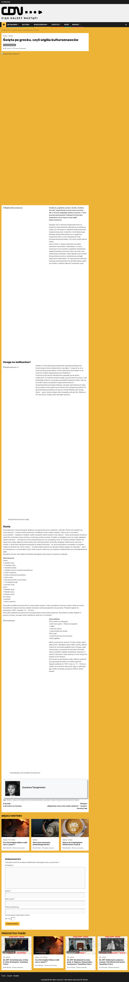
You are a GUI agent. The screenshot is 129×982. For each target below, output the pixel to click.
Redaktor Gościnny (49, 848)
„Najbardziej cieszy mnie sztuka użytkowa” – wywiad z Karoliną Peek (67, 806)
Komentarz (9, 865)
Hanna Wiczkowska (19, 848)
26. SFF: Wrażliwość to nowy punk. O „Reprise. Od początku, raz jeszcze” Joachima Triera (80, 962)
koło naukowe (22, 800)
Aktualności (12, 25)
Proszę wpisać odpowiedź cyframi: (17, 915)
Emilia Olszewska (78, 848)
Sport (66, 25)
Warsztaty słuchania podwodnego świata (41, 844)
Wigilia (76, 800)
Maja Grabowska (18, 967)
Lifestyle (55, 25)
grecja (15, 800)
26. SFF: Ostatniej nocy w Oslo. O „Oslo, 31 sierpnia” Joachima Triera (16, 962)
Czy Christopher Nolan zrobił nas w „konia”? (15, 844)
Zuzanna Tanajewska (20, 48)
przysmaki (47, 800)
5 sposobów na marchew (12, 805)
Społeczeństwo (40, 25)
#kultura (9, 800)
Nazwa (8, 891)
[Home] (4, 24)
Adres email (10, 899)
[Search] (126, 25)
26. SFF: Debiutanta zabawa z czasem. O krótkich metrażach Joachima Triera (112, 962)
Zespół (9, 976)
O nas (4, 976)
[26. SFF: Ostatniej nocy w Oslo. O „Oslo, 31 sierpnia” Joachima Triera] (17, 945)
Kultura (25, 25)
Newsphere (68, 980)
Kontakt (75, 25)
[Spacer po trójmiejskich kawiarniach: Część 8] (75, 828)
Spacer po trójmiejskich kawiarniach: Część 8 (72, 844)
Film (9, 840)
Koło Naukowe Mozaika (35, 800)
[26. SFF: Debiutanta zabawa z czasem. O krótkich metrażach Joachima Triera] (113, 945)
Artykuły (5, 36)
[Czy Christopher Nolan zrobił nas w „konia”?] (15, 828)
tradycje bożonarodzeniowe (65, 800)
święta (53, 800)
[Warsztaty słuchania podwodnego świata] (45, 828)
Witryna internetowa (12, 907)
